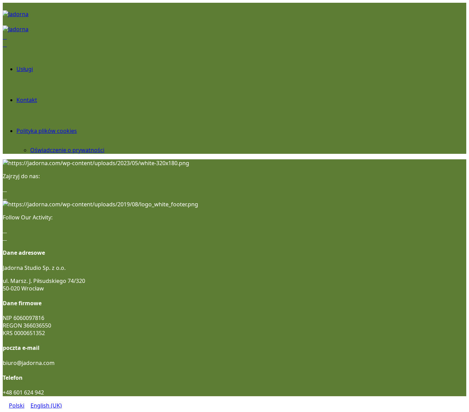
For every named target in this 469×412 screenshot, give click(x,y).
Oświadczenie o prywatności (67, 150)
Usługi (24, 69)
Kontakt (26, 100)
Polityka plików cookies (46, 131)
